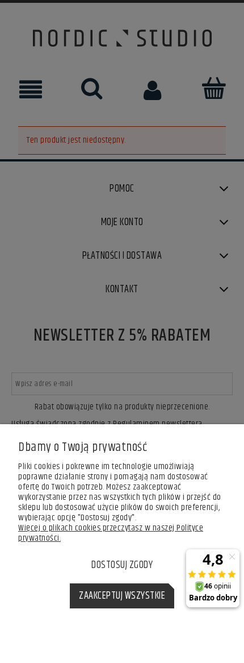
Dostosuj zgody (122, 565)
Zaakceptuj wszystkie (122, 596)
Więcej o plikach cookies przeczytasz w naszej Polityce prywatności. (110, 533)
